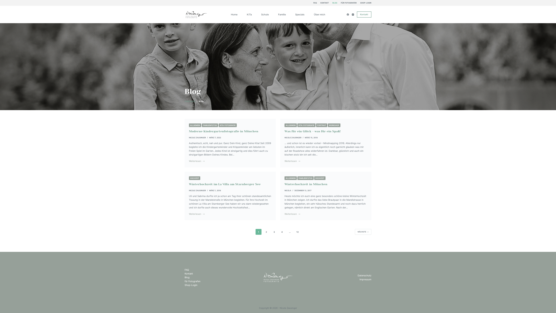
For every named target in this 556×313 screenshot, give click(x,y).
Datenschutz (364, 275)
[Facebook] (348, 14)
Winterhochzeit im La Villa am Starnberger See (225, 184)
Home (234, 14)
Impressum (365, 279)
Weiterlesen (197, 161)
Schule (265, 14)
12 (297, 232)
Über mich (319, 14)
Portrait (321, 125)
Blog (334, 3)
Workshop (334, 125)
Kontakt (324, 3)
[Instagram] (353, 14)
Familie (282, 14)
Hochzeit (194, 178)
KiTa (249, 14)
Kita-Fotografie (228, 125)
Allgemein (195, 125)
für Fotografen (349, 3)
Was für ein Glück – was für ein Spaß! (313, 131)
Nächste (362, 232)
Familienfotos (210, 125)
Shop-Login (365, 3)
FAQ (315, 3)
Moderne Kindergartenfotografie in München (223, 131)
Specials (299, 14)
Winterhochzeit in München (306, 184)
